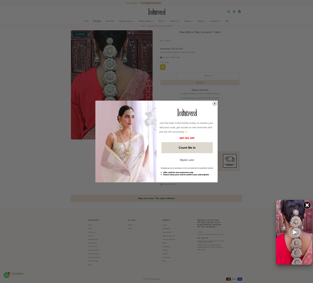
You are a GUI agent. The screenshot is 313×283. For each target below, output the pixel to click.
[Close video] (307, 205)
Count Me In (187, 147)
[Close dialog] (215, 104)
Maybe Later (187, 160)
